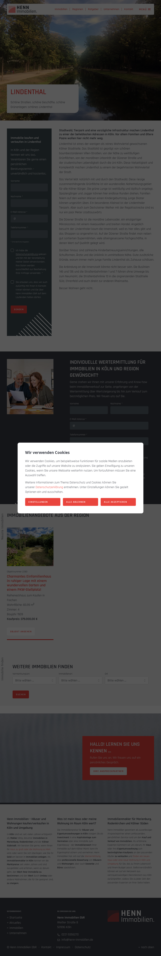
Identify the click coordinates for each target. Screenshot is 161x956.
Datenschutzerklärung (49, 487)
